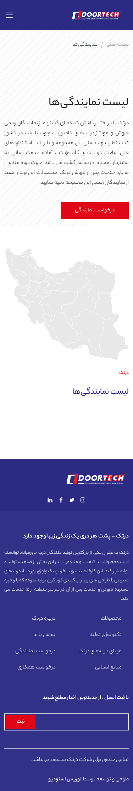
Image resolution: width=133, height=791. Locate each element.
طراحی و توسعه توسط (88, 779)
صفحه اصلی (117, 45)
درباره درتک (43, 619)
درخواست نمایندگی (95, 210)
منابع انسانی (108, 668)
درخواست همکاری (36, 668)
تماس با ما (44, 635)
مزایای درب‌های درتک (100, 651)
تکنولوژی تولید (106, 635)
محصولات (111, 619)
